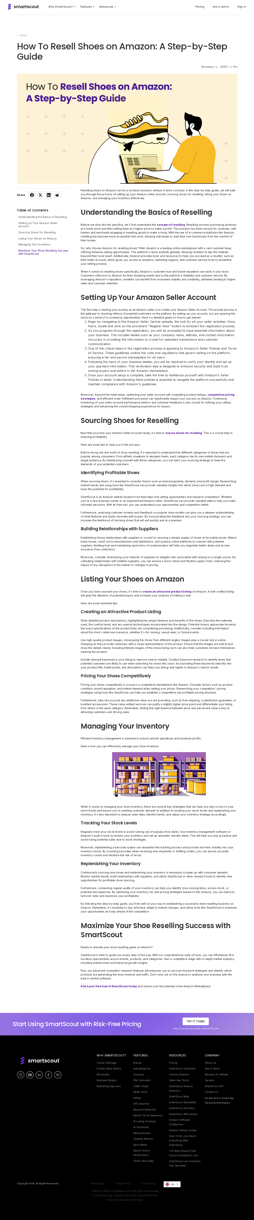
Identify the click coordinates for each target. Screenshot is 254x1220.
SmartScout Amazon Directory (181, 1088)
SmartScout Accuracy (181, 1108)
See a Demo (221, 7)
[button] (62, 6)
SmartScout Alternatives (183, 1114)
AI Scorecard (141, 1127)
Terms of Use (97, 1183)
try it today (196, 1021)
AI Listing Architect (144, 1121)
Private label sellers (109, 1068)
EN (172, 1184)
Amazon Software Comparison (179, 1122)
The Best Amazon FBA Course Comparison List (183, 1153)
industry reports (179, 1074)
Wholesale (103, 1074)
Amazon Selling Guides (183, 1130)
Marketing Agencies (109, 1086)
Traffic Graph (141, 1086)
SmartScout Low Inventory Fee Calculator (184, 1163)
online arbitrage (106, 1062)
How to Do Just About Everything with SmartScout (182, 1140)
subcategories (142, 1068)
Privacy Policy (123, 1183)
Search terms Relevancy (148, 1115)
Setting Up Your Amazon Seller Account (38, 225)
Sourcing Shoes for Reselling (37, 232)
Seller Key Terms (179, 1080)
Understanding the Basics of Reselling (42, 216)
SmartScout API (214, 1086)
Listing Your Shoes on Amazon (37, 238)
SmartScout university (182, 1068)
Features (140, 1055)
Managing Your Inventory (34, 244)
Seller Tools (140, 1091)
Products (138, 1074)
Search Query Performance (141, 1152)
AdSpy (137, 1097)
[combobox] (172, 1184)
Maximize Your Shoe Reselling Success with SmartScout (43, 252)
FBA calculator (142, 1080)
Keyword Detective (144, 1109)
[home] (23, 7)
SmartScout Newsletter (183, 1102)
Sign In (241, 7)
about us (210, 1062)
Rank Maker (140, 1144)
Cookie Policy (148, 1183)
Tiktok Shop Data (143, 1160)
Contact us (211, 1091)
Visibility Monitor (143, 1138)
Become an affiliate (216, 1074)
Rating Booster (142, 1133)
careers (209, 1080)
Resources (177, 1055)
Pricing (199, 7)
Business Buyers (107, 1080)
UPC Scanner (141, 1103)
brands (137, 1062)
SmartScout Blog (179, 1096)
